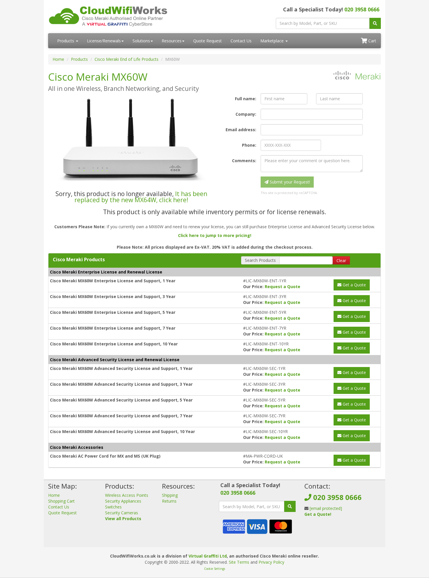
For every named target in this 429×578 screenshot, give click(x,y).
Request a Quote (282, 286)
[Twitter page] (318, 528)
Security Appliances (123, 501)
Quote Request (207, 41)
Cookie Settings (214, 569)
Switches (113, 507)
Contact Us (241, 41)
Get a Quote (353, 285)
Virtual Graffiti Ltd (208, 556)
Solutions (141, 41)
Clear (341, 260)
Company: (246, 114)
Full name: (245, 98)
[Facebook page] (308, 528)
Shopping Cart (61, 501)
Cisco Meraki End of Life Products (126, 59)
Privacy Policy (271, 562)
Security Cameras (121, 512)
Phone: (249, 145)
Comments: (244, 160)
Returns (169, 501)
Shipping (170, 495)
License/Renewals (104, 41)
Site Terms (239, 562)
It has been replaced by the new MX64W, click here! (140, 197)
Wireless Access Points (126, 495)
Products (66, 41)
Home (58, 59)
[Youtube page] (327, 528)
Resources (172, 41)
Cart (371, 41)
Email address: (241, 129)
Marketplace (272, 41)
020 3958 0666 (361, 9)
